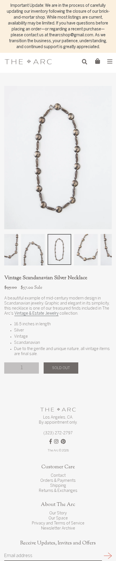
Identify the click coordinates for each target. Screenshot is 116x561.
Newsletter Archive (58, 528)
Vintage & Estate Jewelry (36, 313)
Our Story (58, 513)
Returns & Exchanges (58, 491)
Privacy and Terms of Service (58, 523)
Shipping (58, 486)
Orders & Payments (58, 481)
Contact (58, 476)
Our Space (58, 518)
